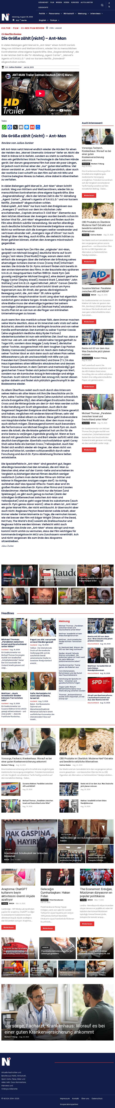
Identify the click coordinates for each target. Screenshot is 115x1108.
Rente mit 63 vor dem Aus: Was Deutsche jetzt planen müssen (96, 351)
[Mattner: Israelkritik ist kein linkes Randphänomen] (101, 655)
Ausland (86, 423)
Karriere (45, 947)
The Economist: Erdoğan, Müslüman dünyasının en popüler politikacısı (96, 892)
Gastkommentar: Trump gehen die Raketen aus (69, 666)
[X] (109, 6)
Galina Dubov (96, 235)
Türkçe (4, 903)
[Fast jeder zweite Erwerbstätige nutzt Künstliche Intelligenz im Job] (95, 948)
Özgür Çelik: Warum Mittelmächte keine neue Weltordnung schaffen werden (72, 689)
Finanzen (86, 164)
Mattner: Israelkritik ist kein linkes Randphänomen (70, 634)
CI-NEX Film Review (32, 28)
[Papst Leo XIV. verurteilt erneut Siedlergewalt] (43, 627)
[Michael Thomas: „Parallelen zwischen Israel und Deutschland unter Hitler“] (98, 402)
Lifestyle (85, 235)
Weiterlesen (89, 195)
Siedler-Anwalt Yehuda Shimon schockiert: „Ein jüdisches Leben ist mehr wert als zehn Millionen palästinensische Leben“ (72, 657)
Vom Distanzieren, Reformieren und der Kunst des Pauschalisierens (70, 673)
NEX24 (93, 295)
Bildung (7, 945)
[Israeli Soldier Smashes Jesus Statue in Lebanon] (71, 596)
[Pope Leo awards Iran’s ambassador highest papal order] (95, 575)
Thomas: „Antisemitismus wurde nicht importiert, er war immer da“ (71, 696)
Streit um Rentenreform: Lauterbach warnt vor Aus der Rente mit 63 (100, 697)
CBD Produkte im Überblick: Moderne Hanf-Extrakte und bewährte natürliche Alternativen (86, 760)
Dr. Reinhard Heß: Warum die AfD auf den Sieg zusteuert (71, 648)
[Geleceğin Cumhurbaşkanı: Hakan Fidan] (57, 877)
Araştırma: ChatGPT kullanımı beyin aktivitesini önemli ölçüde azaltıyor (18, 894)
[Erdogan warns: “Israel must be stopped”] (19, 575)
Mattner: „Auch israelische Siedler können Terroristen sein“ (12, 697)
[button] (102, 5)
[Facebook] (109, 3)
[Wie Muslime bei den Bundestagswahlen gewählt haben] (86, 831)
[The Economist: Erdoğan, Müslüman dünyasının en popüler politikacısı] (97, 877)
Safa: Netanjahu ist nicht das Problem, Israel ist (40, 696)
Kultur (5, 28)
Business (46, 574)
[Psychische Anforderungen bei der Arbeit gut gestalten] (57, 948)
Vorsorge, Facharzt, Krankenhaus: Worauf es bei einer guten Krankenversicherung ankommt (26, 760)
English (7, 574)
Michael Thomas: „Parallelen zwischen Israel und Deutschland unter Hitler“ (96, 416)
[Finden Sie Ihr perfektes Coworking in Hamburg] (100, 969)
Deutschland (87, 358)
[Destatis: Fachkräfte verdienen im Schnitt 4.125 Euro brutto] (14, 969)
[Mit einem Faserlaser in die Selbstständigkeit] (71, 969)
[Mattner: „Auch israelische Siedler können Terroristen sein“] (14, 681)
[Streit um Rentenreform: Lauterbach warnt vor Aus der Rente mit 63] (101, 685)
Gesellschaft (9, 970)
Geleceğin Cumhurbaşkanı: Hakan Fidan (55, 892)
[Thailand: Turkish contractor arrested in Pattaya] (14, 596)
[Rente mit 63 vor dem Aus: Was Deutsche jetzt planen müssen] (98, 337)
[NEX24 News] (5, 17)
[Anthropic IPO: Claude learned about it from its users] (57, 575)
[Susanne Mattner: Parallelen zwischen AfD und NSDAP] (98, 277)
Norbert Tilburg (97, 164)
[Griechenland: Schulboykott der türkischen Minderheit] (29, 841)
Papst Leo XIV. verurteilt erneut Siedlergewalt (43, 640)
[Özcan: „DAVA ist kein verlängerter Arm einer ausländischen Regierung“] (71, 854)
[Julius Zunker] (3, 67)
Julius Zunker (15, 67)
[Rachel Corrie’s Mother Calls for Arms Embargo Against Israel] (100, 596)
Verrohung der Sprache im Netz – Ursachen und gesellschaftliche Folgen (70, 681)
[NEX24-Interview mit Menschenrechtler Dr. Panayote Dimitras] (100, 854)
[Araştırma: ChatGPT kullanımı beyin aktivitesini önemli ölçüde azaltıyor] (18, 877)
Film (15, 28)
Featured (86, 295)
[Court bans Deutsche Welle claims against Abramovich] (43, 596)
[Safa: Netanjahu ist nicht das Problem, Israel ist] (43, 681)
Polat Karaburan (56, 900)
